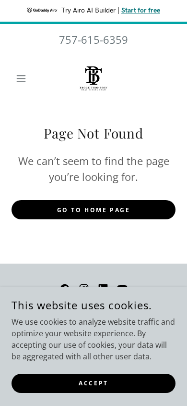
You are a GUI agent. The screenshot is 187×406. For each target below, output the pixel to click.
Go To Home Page (93, 210)
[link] (93, 78)
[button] (24, 78)
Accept (93, 383)
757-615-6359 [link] (93, 39)
